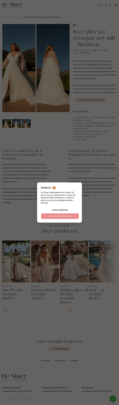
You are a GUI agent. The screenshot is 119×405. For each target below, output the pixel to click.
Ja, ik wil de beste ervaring (60, 216)
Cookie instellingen (60, 210)
